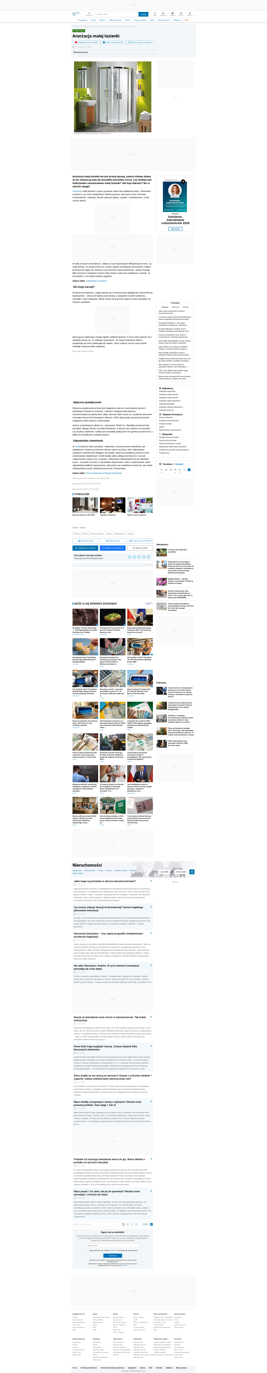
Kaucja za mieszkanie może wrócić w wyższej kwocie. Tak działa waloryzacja (173, 336)
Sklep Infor (116, 1330)
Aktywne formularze (172, 414)
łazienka (77, 534)
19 (171, 470)
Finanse (109, 870)
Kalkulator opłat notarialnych (169, 401)
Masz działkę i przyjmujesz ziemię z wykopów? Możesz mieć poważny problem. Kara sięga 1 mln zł (175, 354)
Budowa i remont (121, 870)
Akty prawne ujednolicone (121, 1352)
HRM (94, 1330)
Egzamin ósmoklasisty (100, 1357)
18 (166, 470)
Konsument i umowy (120, 1322)
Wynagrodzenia (98, 1320)
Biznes (102, 20)
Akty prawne (117, 1339)
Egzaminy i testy (98, 1350)
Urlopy (95, 1325)
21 (180, 470)
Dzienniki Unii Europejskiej (121, 1350)
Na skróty (177, 1339)
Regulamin (132, 1368)
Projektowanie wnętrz (110, 26)
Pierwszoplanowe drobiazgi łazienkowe (104, 473)
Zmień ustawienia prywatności (112, 1368)
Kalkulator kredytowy (167, 404)
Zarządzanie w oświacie (101, 1352)
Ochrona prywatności (89, 1368)
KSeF (187, 20)
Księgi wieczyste (165, 424)
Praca (115, 1327)
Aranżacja (77, 191)
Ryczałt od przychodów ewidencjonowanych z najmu (170, 442)
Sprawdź (175, 229)
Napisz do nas (114, 541)
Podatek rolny (164, 453)
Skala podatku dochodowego (163, 1355)
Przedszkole (97, 1342)
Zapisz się (112, 1255)
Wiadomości (77, 870)
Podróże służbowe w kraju (162, 1342)
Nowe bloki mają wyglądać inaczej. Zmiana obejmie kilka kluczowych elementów (175, 342)
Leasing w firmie (139, 1327)
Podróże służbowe (160, 1350)
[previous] (123, 1224)
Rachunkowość (77, 1320)
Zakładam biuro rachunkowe (163, 1317)
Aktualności (162, 544)
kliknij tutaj (124, 1265)
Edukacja (176, 20)
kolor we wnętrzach (97, 534)
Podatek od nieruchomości (169, 420)
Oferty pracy (178, 1357)
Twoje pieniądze (140, 20)
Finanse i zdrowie (139, 1330)
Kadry (93, 20)
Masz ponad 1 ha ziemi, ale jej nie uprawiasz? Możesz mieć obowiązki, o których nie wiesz (173, 366)
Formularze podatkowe (181, 1352)
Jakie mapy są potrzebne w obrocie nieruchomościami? (172, 312)
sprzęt (109, 534)
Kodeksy (116, 1355)
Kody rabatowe (179, 1347)
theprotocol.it (178, 1355)
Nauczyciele (97, 1347)
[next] (151, 1224)
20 (175, 470)
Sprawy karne (117, 1320)
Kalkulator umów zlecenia (168, 394)
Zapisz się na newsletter (143, 541)
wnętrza (131, 534)
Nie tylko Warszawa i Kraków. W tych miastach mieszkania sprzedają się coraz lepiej (174, 330)
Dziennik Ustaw (118, 1342)
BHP (94, 1327)
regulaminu (113, 1250)
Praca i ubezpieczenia (141, 1322)
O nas (74, 1368)
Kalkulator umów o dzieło (168, 398)
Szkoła (95, 1345)
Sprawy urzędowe (119, 1325)
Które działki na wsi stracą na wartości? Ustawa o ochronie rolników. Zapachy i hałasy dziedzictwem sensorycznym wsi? (174, 348)
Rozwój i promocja (78, 1350)
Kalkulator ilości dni (166, 410)
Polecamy (161, 682)
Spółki (135, 1320)
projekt (84, 534)
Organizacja (76, 1342)
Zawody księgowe (78, 1327)
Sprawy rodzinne (118, 1317)
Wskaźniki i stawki (160, 1339)
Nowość (175, 214)
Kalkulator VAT (138, 1347)
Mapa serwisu (181, 1368)
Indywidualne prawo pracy (101, 1317)
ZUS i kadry (76, 1325)
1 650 (145, 1224)
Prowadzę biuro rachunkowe (163, 1320)
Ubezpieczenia (98, 1322)
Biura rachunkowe (160, 1314)
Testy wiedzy (97, 1360)
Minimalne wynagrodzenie (162, 1345)
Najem (161, 427)
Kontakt (159, 1368)
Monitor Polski (117, 1345)
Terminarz (167, 464)
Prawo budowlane (166, 417)
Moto (152, 20)
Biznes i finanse (139, 1317)
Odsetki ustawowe (160, 1352)
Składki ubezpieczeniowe (162, 1347)
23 (189, 470)
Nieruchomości (163, 20)
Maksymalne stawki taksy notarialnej (172, 447)
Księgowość (82, 20)
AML (155, 1330)
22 (184, 470)
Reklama (169, 1368)
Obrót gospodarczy (78, 1322)
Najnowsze (175, 307)
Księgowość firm (78, 1314)
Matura (95, 1355)
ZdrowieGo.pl (178, 1342)
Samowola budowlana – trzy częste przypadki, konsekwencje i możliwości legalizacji (173, 324)
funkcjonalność (119, 534)
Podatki (74, 1317)
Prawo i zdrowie (118, 1332)
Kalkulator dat (138, 1342)
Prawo (127, 20)
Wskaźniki (167, 434)
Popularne (165, 307)
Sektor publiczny (115, 20)
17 (161, 470)
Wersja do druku (87, 541)
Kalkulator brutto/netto (167, 391)
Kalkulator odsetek (140, 1350)
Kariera (142, 1368)
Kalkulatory (167, 388)
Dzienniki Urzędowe (119, 1347)
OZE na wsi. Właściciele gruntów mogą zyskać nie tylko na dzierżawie (173, 372)
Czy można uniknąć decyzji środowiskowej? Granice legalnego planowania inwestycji (175, 318)
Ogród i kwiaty (78, 873)
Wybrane (186, 307)
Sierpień (179, 464)
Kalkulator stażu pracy (141, 1352)
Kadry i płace (76, 1352)
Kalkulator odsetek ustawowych (171, 407)
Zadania (75, 1347)
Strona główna (77, 26)
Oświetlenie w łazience (96, 281)
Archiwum (177, 1345)
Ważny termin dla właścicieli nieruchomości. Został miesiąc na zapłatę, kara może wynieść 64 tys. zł (175, 378)
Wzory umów (178, 1350)
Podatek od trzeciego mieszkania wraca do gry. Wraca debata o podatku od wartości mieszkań (174, 360)
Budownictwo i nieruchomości (170, 430)
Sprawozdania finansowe (162, 1327)
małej (77, 446)
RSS (150, 1368)
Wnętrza (98, 26)
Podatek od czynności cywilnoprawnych (174, 450)
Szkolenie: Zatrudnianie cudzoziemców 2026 (175, 220)
